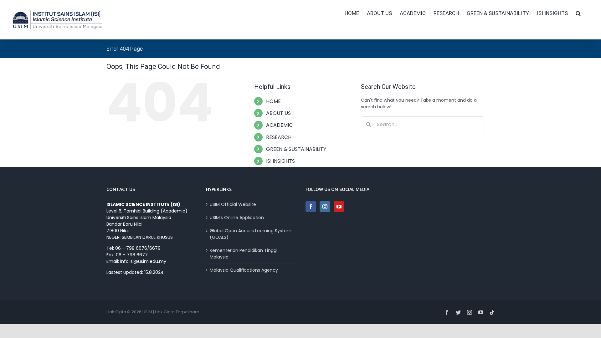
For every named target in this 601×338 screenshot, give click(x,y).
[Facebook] (311, 206)
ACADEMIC (279, 125)
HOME (273, 101)
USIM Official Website (233, 204)
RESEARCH (278, 137)
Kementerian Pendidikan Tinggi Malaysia (243, 253)
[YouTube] (339, 206)
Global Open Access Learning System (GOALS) (250, 234)
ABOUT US (278, 113)
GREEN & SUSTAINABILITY (296, 149)
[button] (578, 13)
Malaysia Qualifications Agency (244, 270)
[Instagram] (325, 206)
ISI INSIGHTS (280, 161)
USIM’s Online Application (237, 217)
